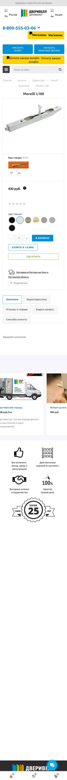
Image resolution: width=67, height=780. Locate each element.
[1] (10, 204)
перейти (20, 2)
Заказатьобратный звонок (49, 49)
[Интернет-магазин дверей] (34, 15)
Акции (58, 14)
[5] (24, 204)
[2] (13, 204)
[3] (17, 204)
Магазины (55, 35)
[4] (21, 204)
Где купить (33, 256)
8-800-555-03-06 (19, 28)
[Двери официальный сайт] (33, 770)
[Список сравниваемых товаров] (11, 774)
